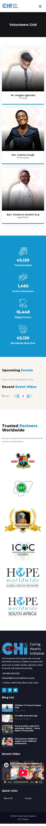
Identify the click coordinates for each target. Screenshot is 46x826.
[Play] (5, 782)
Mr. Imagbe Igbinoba (23, 95)
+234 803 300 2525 (11, 673)
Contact (28, 798)
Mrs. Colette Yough (23, 155)
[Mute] (36, 782)
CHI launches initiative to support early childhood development (26, 741)
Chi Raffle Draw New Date (26, 716)
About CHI (8, 798)
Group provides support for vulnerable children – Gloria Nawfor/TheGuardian (27, 728)
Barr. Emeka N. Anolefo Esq (23, 214)
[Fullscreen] (40, 782)
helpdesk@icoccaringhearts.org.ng (18, 678)
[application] (23, 773)
